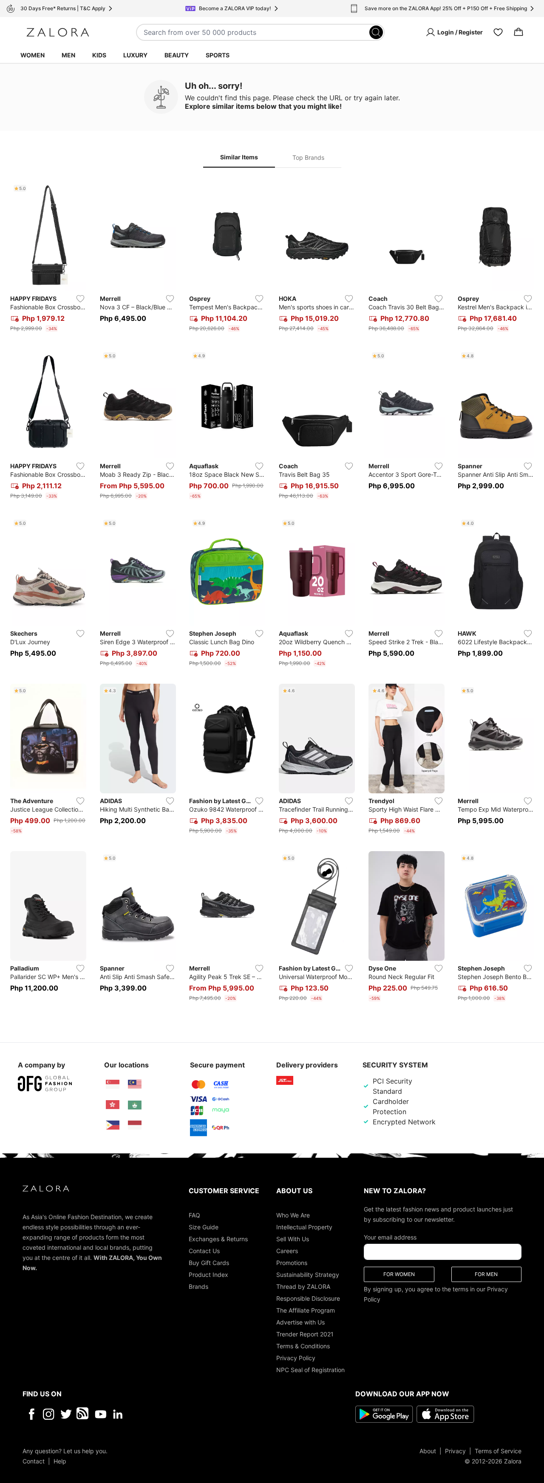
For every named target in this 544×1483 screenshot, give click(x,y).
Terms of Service (498, 1450)
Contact (34, 1460)
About (427, 1450)
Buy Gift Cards (209, 1262)
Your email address (390, 1236)
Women (32, 55)
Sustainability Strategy (307, 1274)
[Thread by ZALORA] (83, 1413)
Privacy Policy (295, 1357)
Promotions (291, 1262)
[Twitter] (66, 1413)
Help (60, 1460)
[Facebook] (31, 1413)
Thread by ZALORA (303, 1286)
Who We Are (293, 1214)
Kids (99, 55)
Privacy (455, 1450)
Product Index (208, 1274)
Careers (287, 1250)
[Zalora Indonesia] (134, 1125)
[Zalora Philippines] (112, 1125)
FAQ (194, 1214)
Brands (198, 1286)
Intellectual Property (304, 1226)
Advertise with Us (300, 1321)
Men (68, 55)
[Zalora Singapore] (112, 1084)
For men (486, 1274)
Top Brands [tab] (308, 157)
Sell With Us (292, 1238)
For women (399, 1274)
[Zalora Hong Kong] (112, 1104)
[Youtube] (100, 1413)
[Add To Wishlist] (80, 298)
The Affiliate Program (305, 1309)
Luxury (135, 55)
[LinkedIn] (118, 1413)
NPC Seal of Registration (310, 1369)
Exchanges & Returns (218, 1238)
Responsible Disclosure (308, 1298)
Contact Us (204, 1250)
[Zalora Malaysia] (134, 1084)
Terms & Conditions (303, 1345)
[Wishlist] (498, 32)
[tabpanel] (272, 593)
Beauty (176, 55)
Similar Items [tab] (239, 157)
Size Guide (203, 1226)
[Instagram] (48, 1413)
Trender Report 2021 (305, 1333)
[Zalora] (57, 32)
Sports (218, 55)
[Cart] (518, 32)
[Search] (376, 32)
